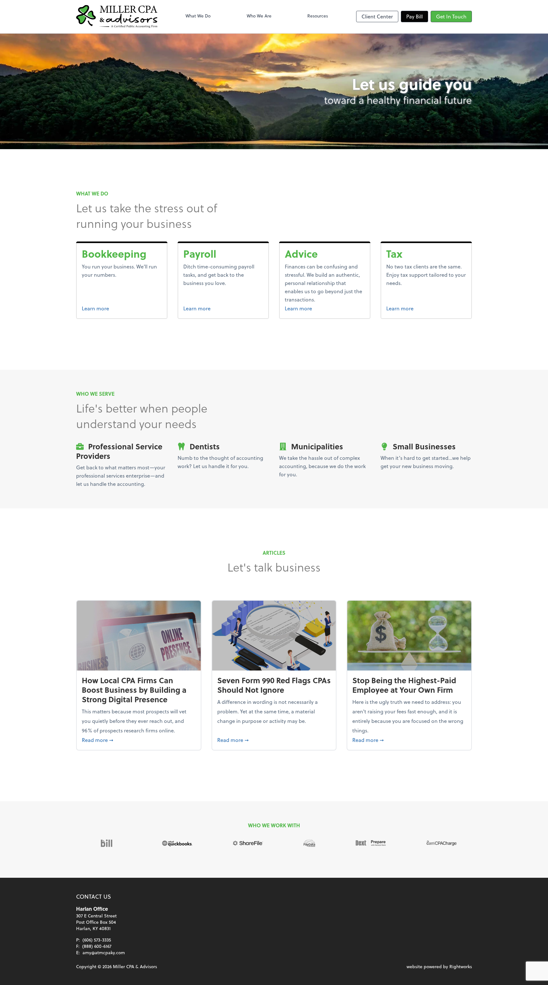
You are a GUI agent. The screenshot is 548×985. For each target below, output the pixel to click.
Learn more (119, 308)
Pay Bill (414, 16)
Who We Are (259, 15)
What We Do (198, 15)
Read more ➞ (139, 740)
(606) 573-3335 (96, 939)
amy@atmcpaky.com (103, 952)
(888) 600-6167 (96, 946)
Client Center (377, 16)
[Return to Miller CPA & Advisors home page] (116, 16)
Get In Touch (451, 16)
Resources (317, 15)
